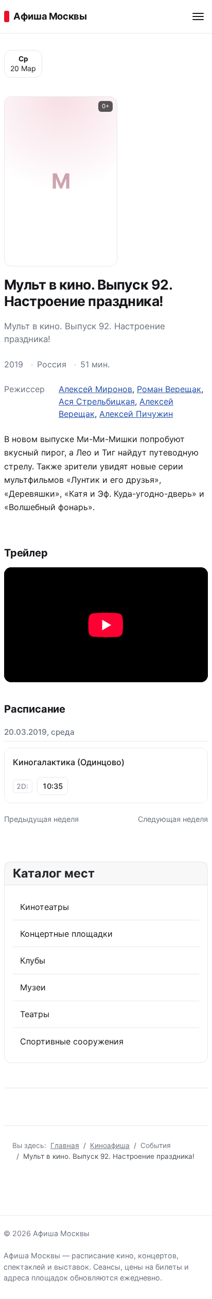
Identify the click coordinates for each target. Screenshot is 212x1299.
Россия (51, 364)
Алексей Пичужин (136, 414)
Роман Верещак (169, 389)
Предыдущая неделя (41, 819)
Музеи (33, 987)
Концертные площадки (66, 934)
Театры (34, 1014)
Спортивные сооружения (71, 1041)
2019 (13, 364)
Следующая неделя (173, 819)
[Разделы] (198, 16)
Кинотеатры (44, 907)
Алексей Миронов (95, 389)
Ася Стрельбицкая (97, 401)
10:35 (52, 786)
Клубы (32, 960)
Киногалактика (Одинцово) (69, 762)
